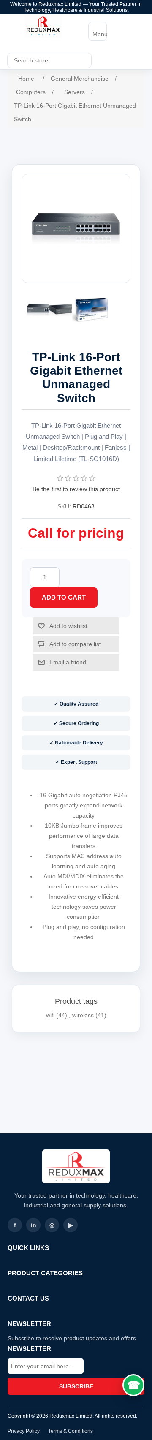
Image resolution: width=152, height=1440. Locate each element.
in (33, 1225)
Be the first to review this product (76, 489)
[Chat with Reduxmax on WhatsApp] (133, 1385)
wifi (50, 1015)
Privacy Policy (24, 1431)
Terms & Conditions (70, 1431)
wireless (83, 1015)
